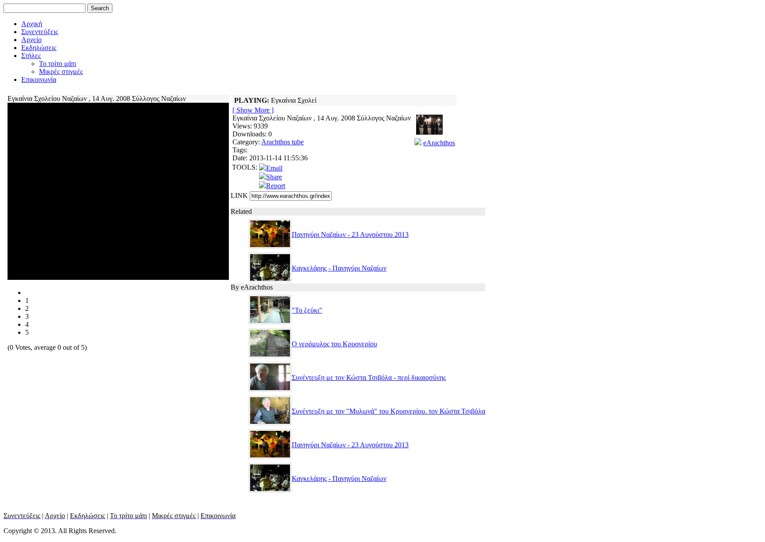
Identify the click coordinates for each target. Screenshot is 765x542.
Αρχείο (31, 39)
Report (275, 186)
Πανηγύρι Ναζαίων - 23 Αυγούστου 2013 (350, 234)
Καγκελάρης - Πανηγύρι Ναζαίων (339, 268)
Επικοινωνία (38, 79)
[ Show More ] (253, 110)
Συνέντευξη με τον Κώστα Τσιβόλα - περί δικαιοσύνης (369, 377)
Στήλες (31, 55)
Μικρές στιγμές (61, 71)
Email (274, 168)
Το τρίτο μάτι (57, 63)
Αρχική (31, 23)
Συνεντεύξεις (39, 31)
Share (274, 177)
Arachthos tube (282, 142)
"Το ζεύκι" (307, 310)
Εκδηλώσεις (38, 47)
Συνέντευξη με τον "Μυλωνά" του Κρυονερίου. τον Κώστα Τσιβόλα (388, 411)
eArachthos (439, 143)
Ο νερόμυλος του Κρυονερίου (334, 344)
